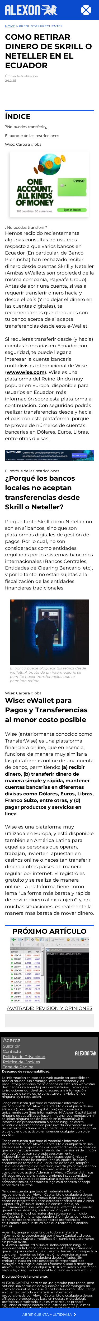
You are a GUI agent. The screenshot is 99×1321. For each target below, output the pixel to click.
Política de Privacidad (24, 1056)
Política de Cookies (21, 1061)
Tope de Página (18, 1066)
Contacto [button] (12, 1051)
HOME (10, 26)
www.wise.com (26, 372)
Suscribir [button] (11, 1046)
